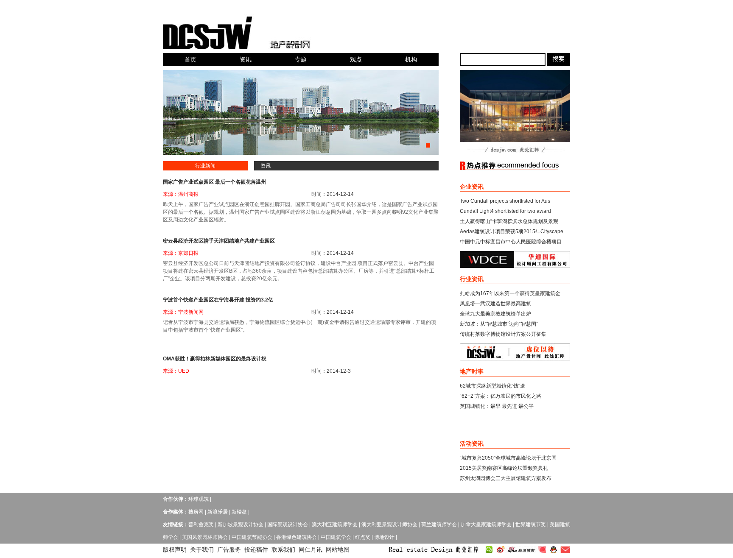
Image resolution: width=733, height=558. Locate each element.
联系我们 (283, 549)
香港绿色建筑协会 (296, 537)
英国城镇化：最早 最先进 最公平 (497, 406)
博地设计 (384, 537)
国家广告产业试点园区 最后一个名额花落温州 (214, 182)
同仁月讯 (310, 549)
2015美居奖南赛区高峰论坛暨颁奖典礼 (504, 468)
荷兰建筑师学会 (439, 524)
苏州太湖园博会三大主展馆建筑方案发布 (505, 478)
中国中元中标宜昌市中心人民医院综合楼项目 (511, 242)
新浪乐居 (217, 512)
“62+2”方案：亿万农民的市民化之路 (500, 396)
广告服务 (229, 549)
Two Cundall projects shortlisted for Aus (505, 201)
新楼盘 (239, 512)
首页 (190, 59)
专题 (301, 59)
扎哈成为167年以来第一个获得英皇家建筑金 (510, 293)
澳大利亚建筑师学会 (335, 524)
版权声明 (175, 549)
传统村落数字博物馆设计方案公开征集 (503, 334)
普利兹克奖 (201, 524)
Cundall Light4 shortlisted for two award (505, 211)
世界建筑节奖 (530, 524)
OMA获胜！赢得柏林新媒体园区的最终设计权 (214, 359)
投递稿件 (256, 549)
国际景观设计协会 (287, 524)
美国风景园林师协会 (205, 537)
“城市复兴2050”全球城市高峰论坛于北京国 (508, 458)
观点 (356, 59)
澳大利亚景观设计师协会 (389, 524)
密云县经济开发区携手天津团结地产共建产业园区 (219, 241)
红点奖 (362, 537)
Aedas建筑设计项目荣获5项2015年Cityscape (511, 231)
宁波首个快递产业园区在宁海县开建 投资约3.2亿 (218, 300)
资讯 (246, 59)
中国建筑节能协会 (252, 537)
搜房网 (196, 512)
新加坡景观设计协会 (240, 524)
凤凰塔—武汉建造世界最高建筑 (495, 304)
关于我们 (202, 549)
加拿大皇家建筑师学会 (486, 524)
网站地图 (338, 549)
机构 (411, 59)
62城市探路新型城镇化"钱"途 (492, 386)
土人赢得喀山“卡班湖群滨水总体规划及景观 (509, 221)
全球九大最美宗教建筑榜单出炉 (495, 314)
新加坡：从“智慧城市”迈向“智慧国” (499, 324)
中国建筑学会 (336, 537)
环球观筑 (198, 499)
